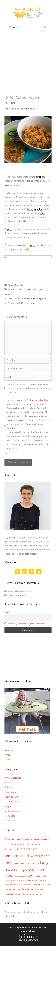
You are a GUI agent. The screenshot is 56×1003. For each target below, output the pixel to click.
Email (6, 612)
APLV (7, 782)
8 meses (35, 839)
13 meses (13, 844)
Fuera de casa (11, 796)
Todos (7, 759)
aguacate (10, 849)
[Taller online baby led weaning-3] (28, 257)
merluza (22, 885)
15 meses (29, 844)
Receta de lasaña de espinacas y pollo (27, 298)
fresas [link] (7, 185)
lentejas (7, 885)
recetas (21, 889)
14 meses (21, 844)
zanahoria (35, 894)
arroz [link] (38, 177)
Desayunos (10, 792)
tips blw (40, 889)
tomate (8, 294)
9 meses (43, 839)
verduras (17, 894)
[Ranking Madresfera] (15, 595)
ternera (34, 889)
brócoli (28, 289)
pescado (46, 884)
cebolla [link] (38, 209)
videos (24, 894)
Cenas (11, 285)
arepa (17, 863)
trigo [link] (42, 213)
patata (34, 885)
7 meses (8, 755)
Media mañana (12, 811)
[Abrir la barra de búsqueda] (45, 27)
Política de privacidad (38, 400)
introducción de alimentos (35, 880)
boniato (34, 870)
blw (28, 869)
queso (43, 289)
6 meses (8, 750)
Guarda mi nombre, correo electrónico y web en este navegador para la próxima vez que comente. (29, 388)
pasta (28, 885)
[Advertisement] (28, 61)
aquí (11, 916)
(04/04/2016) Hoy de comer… (22, 303)
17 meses (36, 844)
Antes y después (12, 778)
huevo (36, 289)
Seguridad (9, 820)
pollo (7, 889)
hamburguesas (10, 881)
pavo (39, 884)
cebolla (25, 876)
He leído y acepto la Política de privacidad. (27, 624)
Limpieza (9, 806)
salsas (28, 890)
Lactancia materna (13, 801)
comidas (34, 875)
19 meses (12, 289)
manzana (15, 885)
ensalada (44, 876)
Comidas (19, 285)
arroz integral (33, 863)
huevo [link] (30, 209)
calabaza (18, 876)
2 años (8, 839)
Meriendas (9, 816)
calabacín (9, 876)
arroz (21, 289)
